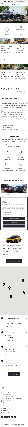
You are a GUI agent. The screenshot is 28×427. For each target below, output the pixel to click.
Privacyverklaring (6, 394)
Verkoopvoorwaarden (7, 396)
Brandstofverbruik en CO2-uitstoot (11, 398)
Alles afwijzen (14, 222)
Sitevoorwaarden (6, 400)
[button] (9, 288)
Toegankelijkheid (6, 402)
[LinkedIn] (8, 417)
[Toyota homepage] (2, 4)
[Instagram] (5, 417)
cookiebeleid (20, 209)
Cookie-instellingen (14, 226)
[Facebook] (2, 417)
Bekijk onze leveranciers (7, 214)
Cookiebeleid (5, 393)
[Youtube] (12, 417)
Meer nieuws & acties (14, 261)
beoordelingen (20, 91)
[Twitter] (15, 417)
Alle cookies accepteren (14, 218)
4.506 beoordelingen (19, 1)
